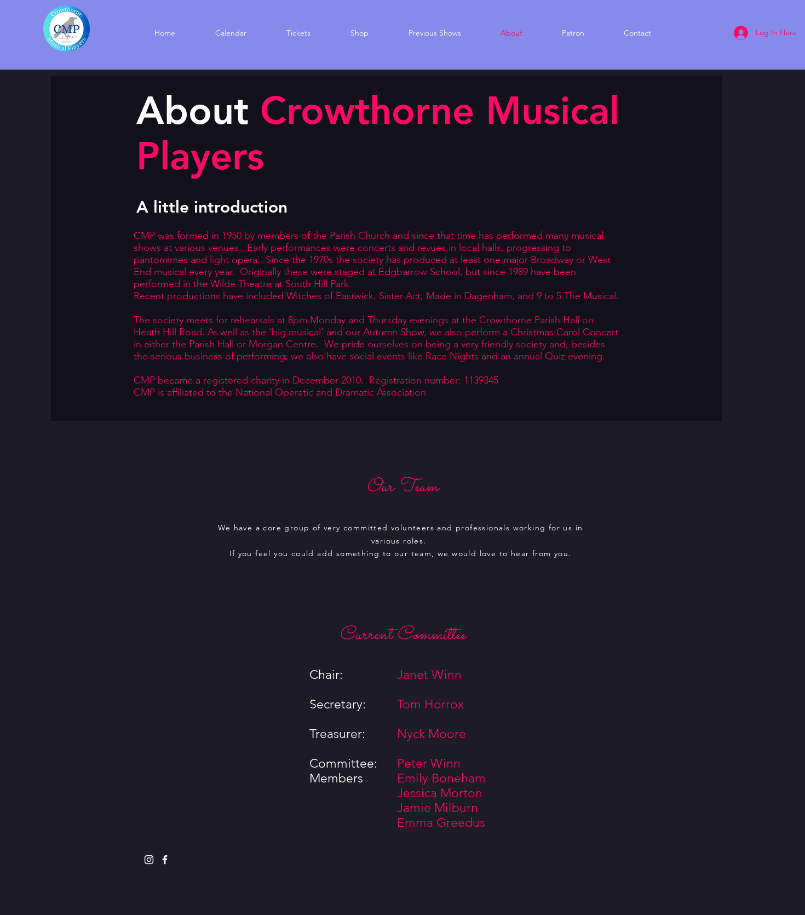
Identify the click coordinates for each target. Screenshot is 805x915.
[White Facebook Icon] (165, 860)
